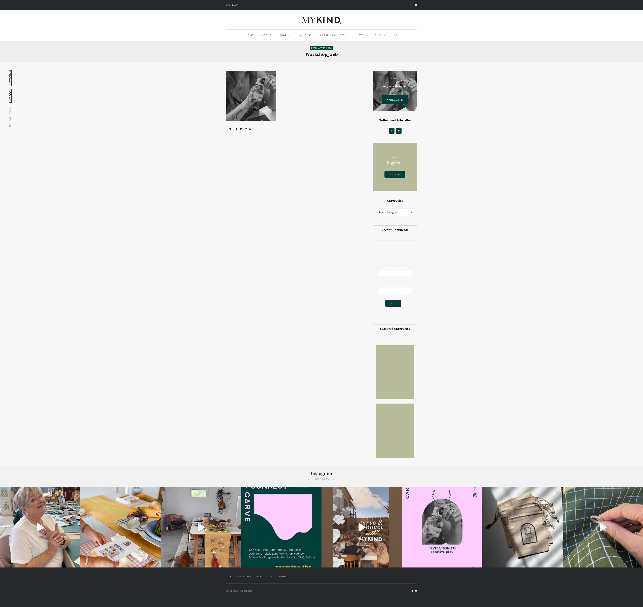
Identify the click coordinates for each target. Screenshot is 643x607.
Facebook (10, 96)
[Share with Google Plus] (245, 128)
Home (250, 35)
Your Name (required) (395, 268)
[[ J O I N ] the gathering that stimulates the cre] (522, 527)
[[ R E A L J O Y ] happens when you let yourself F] (40, 527)
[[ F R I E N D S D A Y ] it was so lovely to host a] (201, 527)
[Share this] (235, 128)
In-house (305, 35)
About (266, 35)
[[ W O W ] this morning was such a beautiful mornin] (362, 527)
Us (395, 35)
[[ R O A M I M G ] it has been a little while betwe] (281, 527)
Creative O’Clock (249, 576)
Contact (232, 5)
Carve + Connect (332, 35)
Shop (283, 35)
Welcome (395, 174)
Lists (359, 35)
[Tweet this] (240, 128)
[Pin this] (250, 128)
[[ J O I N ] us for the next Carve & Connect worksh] (120, 527)
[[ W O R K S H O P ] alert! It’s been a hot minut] (603, 527)
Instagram (10, 78)
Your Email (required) (395, 286)
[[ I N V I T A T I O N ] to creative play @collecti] (442, 527)
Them (378, 35)
